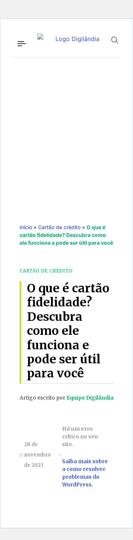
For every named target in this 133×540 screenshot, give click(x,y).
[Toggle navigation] (21, 42)
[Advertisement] (66, 132)
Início (26, 227)
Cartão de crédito (59, 227)
